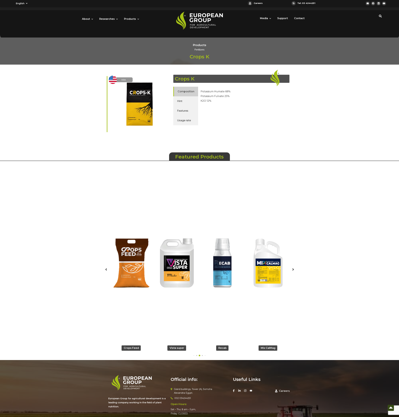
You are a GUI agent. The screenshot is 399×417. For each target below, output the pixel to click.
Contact (299, 18)
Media (264, 18)
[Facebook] (373, 3)
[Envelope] (367, 3)
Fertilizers (199, 50)
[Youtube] (384, 3)
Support (282, 18)
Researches (107, 18)
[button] (196, 355)
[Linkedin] (378, 3)
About (86, 18)
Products (130, 18)
